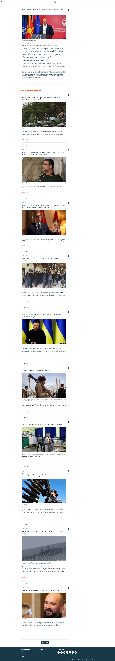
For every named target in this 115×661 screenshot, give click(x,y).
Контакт (22, 656)
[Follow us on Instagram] (67, 652)
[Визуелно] (107, 2)
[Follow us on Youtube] (64, 652)
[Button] (26, 86)
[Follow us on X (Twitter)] (61, 652)
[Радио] (111, 2)
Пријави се (23, 651)
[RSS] (70, 652)
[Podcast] (73, 652)
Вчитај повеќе (45, 642)
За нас (22, 654)
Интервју (41, 656)
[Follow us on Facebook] (59, 652)
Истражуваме (42, 654)
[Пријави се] (76, 652)
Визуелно (41, 651)
